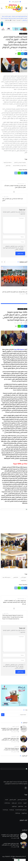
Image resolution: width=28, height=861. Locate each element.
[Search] (1, 8)
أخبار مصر (25, 289)
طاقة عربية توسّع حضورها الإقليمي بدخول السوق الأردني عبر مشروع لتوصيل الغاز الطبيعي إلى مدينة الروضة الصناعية (10, 739)
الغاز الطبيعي (15, 577)
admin (25, 50)
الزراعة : (6, 800)
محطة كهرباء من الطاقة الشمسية (19, 165)
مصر (26, 806)
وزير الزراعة (11, 810)
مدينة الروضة (23, 580)
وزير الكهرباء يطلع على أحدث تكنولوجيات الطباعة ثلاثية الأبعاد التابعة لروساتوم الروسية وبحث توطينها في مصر (14, 602)
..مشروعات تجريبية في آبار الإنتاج (20, 162)
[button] (4, 262)
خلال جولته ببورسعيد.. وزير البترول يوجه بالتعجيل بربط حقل (14, 292)
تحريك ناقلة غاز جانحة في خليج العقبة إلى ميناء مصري (12, 199)
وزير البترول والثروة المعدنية (21, 810)
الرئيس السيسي (13, 800)
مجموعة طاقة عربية (6, 577)
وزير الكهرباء (24, 813)
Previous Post (21, 183)
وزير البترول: (14, 806)
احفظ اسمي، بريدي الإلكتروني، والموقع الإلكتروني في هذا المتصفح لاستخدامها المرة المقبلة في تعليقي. (13, 247)
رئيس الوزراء (14, 803)
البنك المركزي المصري (22, 800)
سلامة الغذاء (7, 803)
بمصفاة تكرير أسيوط (8, 162)
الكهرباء (13, 726)
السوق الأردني (23, 577)
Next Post (6, 197)
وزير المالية (17, 813)
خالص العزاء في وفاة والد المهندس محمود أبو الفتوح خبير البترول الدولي (15, 186)
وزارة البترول (8, 165)
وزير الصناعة (5, 810)
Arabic (16, 859)
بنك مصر (20, 803)
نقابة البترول (20, 806)
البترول (22, 289)
